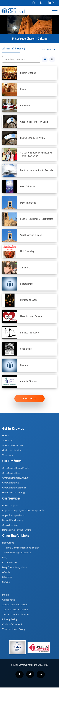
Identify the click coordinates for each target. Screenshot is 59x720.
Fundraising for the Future (16, 529)
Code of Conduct (12, 624)
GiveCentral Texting (13, 492)
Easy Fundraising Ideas (14, 567)
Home (5, 435)
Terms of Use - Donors (15, 609)
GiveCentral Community (15, 477)
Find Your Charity (11, 450)
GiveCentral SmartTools (15, 468)
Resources (8, 542)
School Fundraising (12, 520)
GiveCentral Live (11, 473)
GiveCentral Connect (14, 487)
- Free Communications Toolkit (22, 547)
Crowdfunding (10, 525)
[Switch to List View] (45, 59)
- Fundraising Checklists (18, 552)
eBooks (6, 572)
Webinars (7, 455)
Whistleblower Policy (13, 629)
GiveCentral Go (10, 482)
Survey (6, 581)
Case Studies (9, 562)
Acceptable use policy (14, 604)
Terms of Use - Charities (16, 614)
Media (5, 594)
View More (29, 398)
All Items (46, 49)
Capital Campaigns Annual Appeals (23, 510)
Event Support (10, 505)
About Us (7, 440)
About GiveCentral (12, 445)
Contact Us (8, 599)
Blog (4, 557)
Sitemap (7, 577)
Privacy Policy (9, 619)
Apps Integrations (13, 515)
